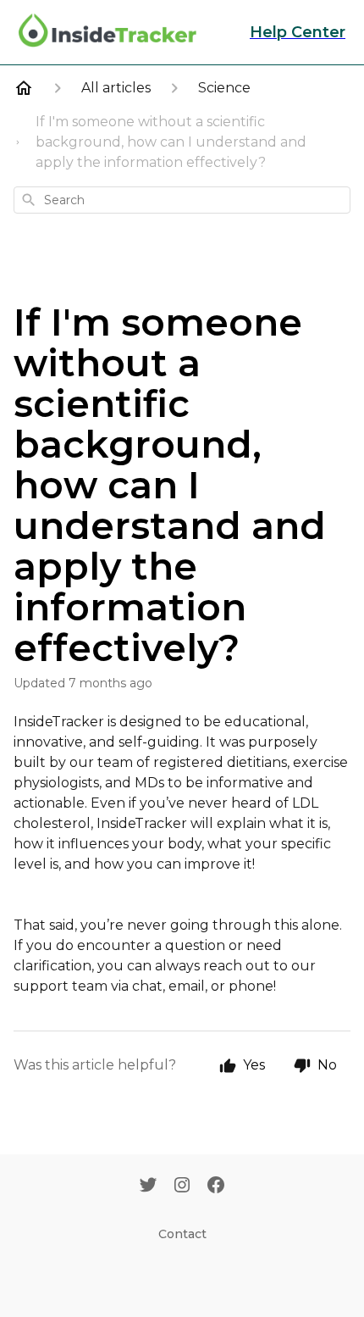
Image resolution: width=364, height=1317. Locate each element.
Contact (182, 1234)
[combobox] (182, 200)
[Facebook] (216, 1186)
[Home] (24, 88)
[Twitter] (148, 1186)
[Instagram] (182, 1186)
